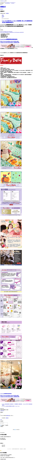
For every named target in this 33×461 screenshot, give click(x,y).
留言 (9, 415)
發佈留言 (2, 426)
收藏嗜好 (7, 13)
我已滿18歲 (2, 459)
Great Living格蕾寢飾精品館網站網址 (8, 39)
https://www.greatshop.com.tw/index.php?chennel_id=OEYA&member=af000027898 (9, 42)
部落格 (3, 16)
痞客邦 (7, 415)
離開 (5, 459)
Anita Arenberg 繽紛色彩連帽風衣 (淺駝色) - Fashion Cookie (10, 406)
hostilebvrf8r (2, 410)
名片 (2, 17)
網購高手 (3, 6)
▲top (1, 419)
